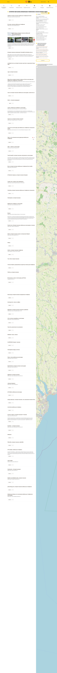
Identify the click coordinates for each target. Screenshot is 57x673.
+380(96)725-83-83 (10, 305)
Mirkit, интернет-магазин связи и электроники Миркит (19, 233)
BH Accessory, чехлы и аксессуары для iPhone (17, 277)
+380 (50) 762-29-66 (10, 473)
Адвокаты (34, 7)
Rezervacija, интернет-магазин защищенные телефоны (19, 294)
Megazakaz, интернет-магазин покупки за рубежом (18, 309)
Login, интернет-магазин (13, 71)
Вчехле (9, 213)
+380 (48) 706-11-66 (10, 387)
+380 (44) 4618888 (10, 123)
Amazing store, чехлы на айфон (14, 302)
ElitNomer (9, 434)
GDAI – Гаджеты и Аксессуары (14, 146)
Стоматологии (11, 7)
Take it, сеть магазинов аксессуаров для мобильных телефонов (41, 20)
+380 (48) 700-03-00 (10, 267)
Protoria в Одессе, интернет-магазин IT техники (17, 414)
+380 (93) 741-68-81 (10, 88)
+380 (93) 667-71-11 (10, 95)
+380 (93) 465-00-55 (10, 337)
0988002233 (10, 103)
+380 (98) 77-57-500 (10, 445)
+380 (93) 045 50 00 (10, 67)
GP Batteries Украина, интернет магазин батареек (18, 174)
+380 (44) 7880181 (10, 229)
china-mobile (10, 460)
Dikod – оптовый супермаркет (14, 100)
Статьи (8, 1)
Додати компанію (43, 1)
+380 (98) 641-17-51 (10, 456)
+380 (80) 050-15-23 (10, 402)
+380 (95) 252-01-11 (10, 361)
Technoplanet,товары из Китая (14, 349)
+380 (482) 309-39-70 (11, 421)
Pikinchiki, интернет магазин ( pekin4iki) (15, 442)
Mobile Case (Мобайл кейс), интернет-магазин (17, 477)
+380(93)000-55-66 (10, 208)
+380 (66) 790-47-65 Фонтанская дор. (13, 499)
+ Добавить (43, 60)
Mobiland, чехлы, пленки (13, 334)
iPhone (9, 242)
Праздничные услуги (27, 7)
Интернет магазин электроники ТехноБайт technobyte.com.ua (20, 52)
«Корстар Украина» (11, 383)
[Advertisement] (21, 289)
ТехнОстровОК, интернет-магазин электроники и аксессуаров (20, 155)
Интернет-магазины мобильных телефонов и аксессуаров (41, 46)
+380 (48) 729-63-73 (10, 238)
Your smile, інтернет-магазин (13, 258)
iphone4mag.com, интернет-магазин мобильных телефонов (20, 486)
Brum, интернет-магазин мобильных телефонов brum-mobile (20, 166)
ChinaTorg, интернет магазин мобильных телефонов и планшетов (21, 190)
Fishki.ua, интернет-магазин (13, 272)
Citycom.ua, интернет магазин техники (15, 118)
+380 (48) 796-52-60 (10, 114)
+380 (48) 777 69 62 (10, 482)
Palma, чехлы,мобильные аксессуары (15, 357)
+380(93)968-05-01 (10, 142)
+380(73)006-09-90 (10, 282)
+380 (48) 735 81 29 (10, 322)
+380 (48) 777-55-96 (10, 28)
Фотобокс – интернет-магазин (14, 425)
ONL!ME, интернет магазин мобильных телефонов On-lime (19, 15)
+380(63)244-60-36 (10, 330)
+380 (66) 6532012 (10, 245)
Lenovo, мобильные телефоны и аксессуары (16, 107)
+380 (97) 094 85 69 (10, 345)
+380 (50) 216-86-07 (10, 193)
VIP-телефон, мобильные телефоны (15, 449)
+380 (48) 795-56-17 (10, 430)
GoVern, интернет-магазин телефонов (15, 250)
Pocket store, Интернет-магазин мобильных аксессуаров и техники (21, 225)
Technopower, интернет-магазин (14, 197)
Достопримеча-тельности (3, 7)
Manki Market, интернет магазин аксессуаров (17, 365)
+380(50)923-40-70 (10, 297)
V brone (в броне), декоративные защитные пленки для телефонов (21, 264)
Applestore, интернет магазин (14, 374)
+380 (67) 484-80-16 (10, 395)
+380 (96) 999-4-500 (10, 437)
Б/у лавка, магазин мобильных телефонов (16, 24)
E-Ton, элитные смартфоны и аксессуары (16, 318)
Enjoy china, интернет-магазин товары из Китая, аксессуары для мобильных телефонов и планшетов (20, 80)
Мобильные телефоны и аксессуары (15, 203)
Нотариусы (42, 7)
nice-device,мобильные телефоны (14, 407)
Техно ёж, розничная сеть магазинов (15, 327)
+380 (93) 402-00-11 (10, 370)
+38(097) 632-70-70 (10, 254)
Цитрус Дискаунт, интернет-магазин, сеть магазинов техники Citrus (21, 399)
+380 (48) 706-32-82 (10, 170)
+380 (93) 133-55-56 (10, 410)
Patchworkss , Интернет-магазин (14, 469)
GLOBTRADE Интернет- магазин (14, 342)
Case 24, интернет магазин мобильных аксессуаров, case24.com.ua (21, 92)
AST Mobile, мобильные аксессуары (15, 392)
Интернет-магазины (19, 7)
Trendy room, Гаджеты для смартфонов (15, 181)
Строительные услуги (49, 7)
